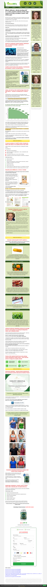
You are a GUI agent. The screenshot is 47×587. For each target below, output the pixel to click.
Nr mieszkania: (30, 540)
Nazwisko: (25, 537)
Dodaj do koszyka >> (17, 140)
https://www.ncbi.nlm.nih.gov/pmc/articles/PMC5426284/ (13, 576)
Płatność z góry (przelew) (17, 555)
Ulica (13, 540)
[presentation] (5, 202)
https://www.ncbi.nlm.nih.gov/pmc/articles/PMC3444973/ (13, 572)
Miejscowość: (22, 543)
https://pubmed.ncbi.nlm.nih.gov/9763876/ (11, 575)
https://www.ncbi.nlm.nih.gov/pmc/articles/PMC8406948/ (13, 569)
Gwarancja (27, 7)
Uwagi (40, 7)
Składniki (20, 7)
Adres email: (14, 549)
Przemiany (33, 7)
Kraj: (13, 546)
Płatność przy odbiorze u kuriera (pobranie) (20, 556)
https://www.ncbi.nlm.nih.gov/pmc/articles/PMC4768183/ (13, 571)
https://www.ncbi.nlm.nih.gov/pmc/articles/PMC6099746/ (13, 570)
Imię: (13, 537)
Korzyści (13, 7)
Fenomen (7, 7)
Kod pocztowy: (15, 543)
